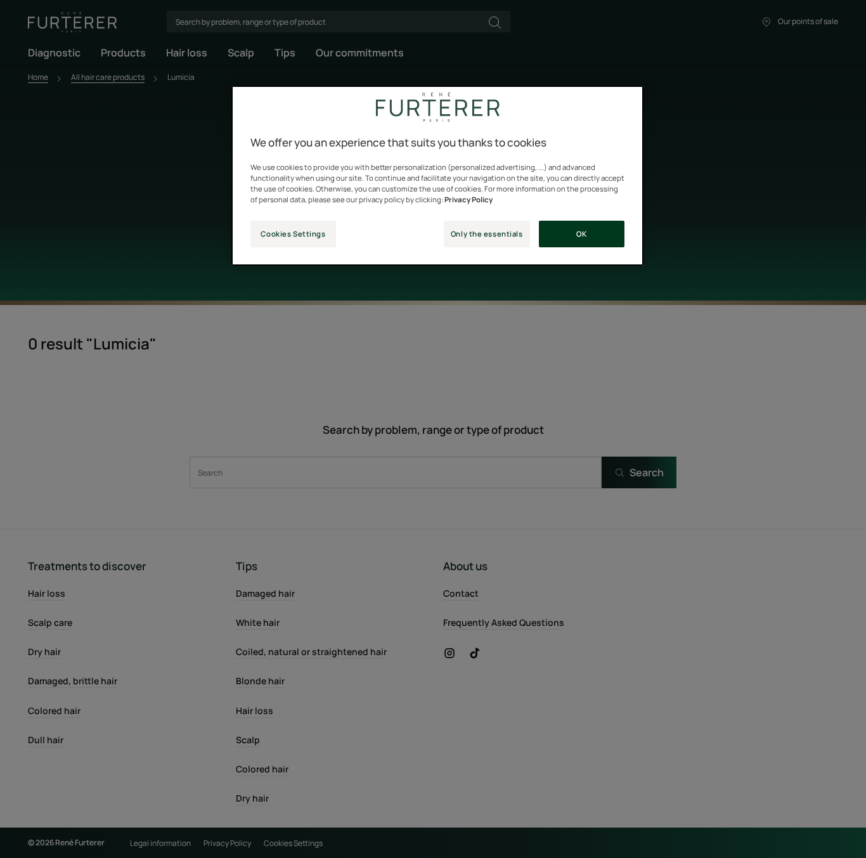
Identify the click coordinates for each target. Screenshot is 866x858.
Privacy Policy (468, 199)
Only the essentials (487, 233)
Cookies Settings (293, 233)
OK (581, 233)
